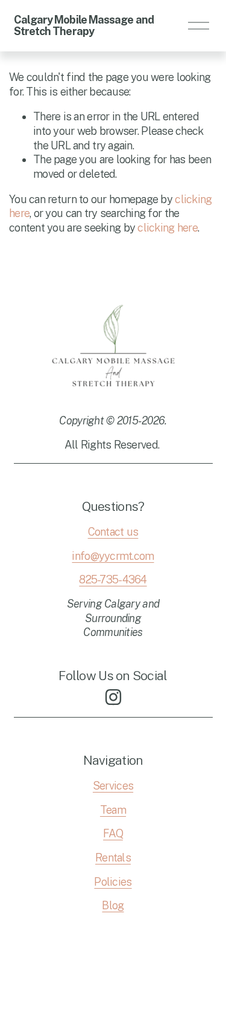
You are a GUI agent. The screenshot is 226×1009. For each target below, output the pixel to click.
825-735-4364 (112, 579)
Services (113, 785)
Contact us (113, 531)
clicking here (167, 227)
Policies (112, 881)
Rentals (113, 857)
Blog (113, 905)
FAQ (113, 833)
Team (113, 809)
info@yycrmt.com (113, 556)
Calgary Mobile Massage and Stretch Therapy (84, 25)
